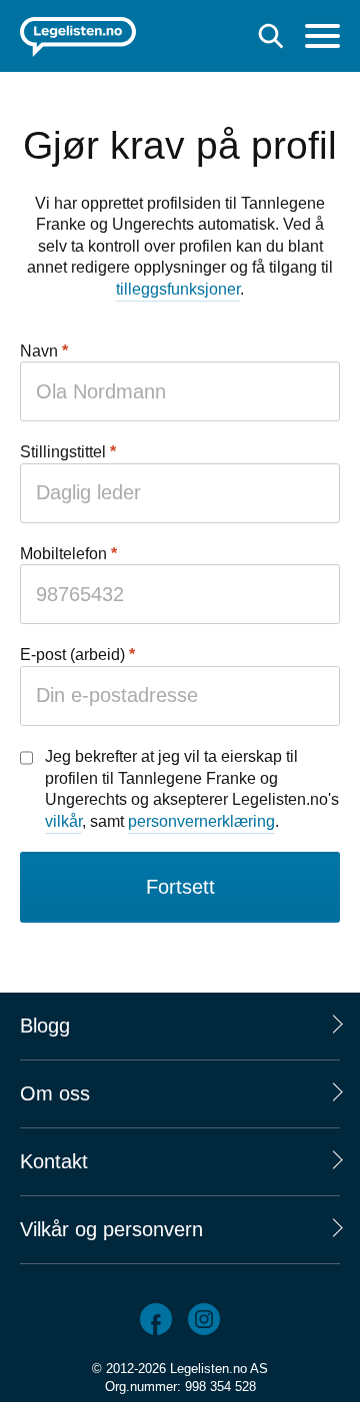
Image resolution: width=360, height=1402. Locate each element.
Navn (39, 351)
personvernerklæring (201, 821)
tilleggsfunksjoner (178, 289)
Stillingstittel (63, 451)
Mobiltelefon (63, 553)
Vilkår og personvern (111, 1229)
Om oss (55, 1093)
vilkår (63, 821)
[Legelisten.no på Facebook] (156, 1319)
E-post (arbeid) (72, 654)
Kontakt (54, 1161)
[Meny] (322, 38)
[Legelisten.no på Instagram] (204, 1319)
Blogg (45, 1026)
